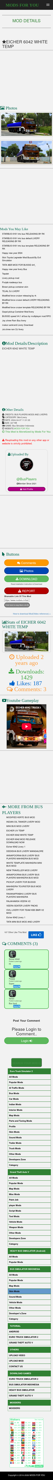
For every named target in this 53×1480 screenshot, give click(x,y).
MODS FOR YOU (22, 5)
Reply (15, 966)
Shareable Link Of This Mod (17, 596)
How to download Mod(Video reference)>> (32, 613)
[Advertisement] (26, 76)
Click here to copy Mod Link (16, 605)
